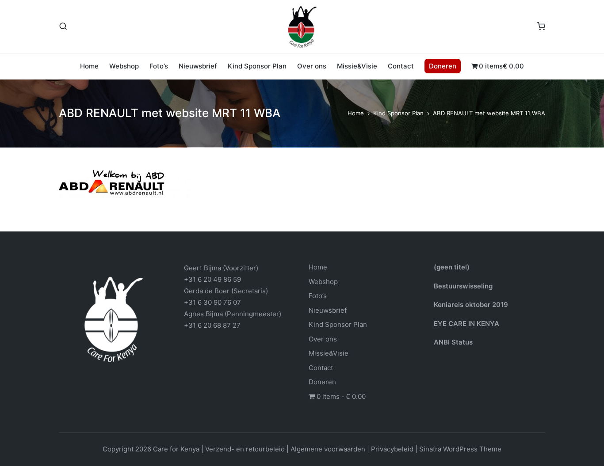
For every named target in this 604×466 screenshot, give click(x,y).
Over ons (323, 339)
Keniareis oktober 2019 (471, 304)
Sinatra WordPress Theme (460, 449)
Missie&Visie (328, 353)
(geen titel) (452, 267)
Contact (321, 368)
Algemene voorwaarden (328, 449)
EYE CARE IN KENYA (466, 323)
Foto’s (318, 296)
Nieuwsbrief (328, 310)
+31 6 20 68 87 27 (212, 325)
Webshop (323, 281)
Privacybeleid (392, 449)
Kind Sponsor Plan (338, 324)
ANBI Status (453, 342)
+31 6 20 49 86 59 (212, 279)
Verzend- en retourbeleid (245, 449)
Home (318, 267)
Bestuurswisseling (463, 286)
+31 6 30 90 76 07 (212, 302)
